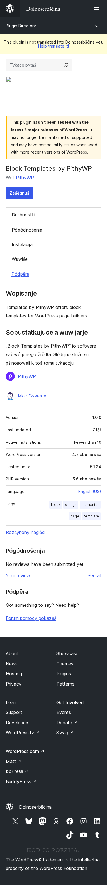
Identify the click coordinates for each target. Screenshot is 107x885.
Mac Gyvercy (32, 396)
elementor (90, 504)
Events (63, 712)
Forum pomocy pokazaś (31, 618)
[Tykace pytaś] (66, 65)
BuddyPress (21, 781)
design (71, 504)
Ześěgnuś (19, 193)
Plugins (63, 673)
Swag (65, 732)
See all (94, 575)
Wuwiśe (20, 259)
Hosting (14, 673)
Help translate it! (53, 46)
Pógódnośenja (27, 230)
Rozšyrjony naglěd (25, 532)
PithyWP (25, 177)
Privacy (13, 684)
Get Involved (70, 702)
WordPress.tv (23, 732)
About (12, 653)
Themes (64, 664)
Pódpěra (20, 274)
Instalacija (22, 244)
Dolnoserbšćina (35, 807)
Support (14, 712)
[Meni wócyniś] (98, 8)
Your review (18, 575)
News (12, 664)
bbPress (17, 771)
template (91, 516)
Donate (67, 722)
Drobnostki (23, 215)
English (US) (89, 491)
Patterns (65, 684)
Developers (17, 722)
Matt (14, 761)
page (74, 516)
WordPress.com (25, 751)
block (55, 504)
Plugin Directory (21, 25)
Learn (11, 702)
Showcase (67, 653)
